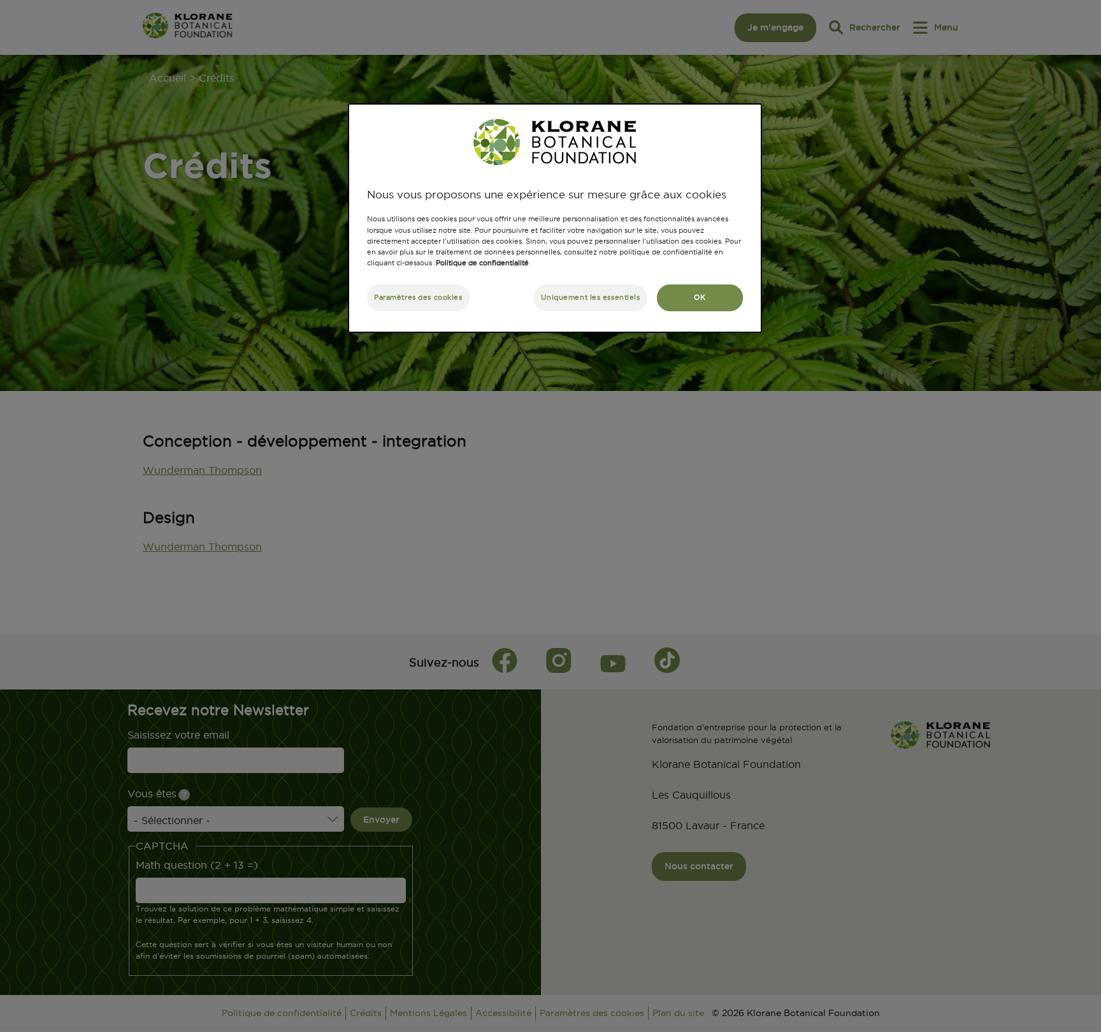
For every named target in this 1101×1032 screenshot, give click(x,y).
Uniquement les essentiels (590, 297)
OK (699, 297)
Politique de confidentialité (482, 263)
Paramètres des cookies (418, 297)
